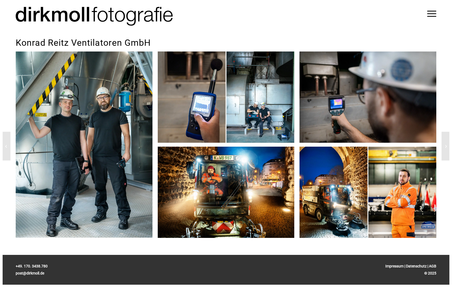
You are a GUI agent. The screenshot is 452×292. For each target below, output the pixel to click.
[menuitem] (431, 14)
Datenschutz (416, 266)
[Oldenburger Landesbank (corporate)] (6, 146)
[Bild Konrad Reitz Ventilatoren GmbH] (229, 99)
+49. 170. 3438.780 (32, 266)
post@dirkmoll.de (30, 273)
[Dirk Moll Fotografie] (94, 16)
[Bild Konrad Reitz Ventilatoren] (87, 146)
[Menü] (431, 14)
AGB (432, 266)
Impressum (394, 266)
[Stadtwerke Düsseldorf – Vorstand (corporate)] (445, 146)
